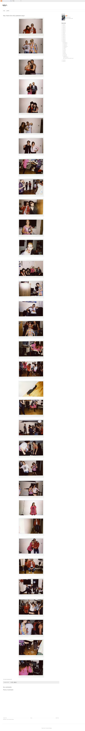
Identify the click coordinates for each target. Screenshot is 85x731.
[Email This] (11, 682)
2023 (63, 28)
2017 (63, 35)
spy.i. (4, 5)
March (64, 53)
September (65, 46)
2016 (63, 36)
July (64, 48)
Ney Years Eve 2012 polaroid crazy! (68, 58)
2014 (63, 39)
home (4, 10)
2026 (63, 24)
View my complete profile (69, 18)
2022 (63, 29)
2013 (63, 40)
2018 (63, 34)
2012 (63, 41)
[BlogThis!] (12, 682)
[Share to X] (13, 682)
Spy (67, 15)
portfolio (8, 10)
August (64, 47)
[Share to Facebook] (14, 682)
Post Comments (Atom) (10, 719)
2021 (63, 30)
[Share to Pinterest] (16, 682)
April (64, 52)
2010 (63, 61)
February (64, 54)
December (64, 42)
